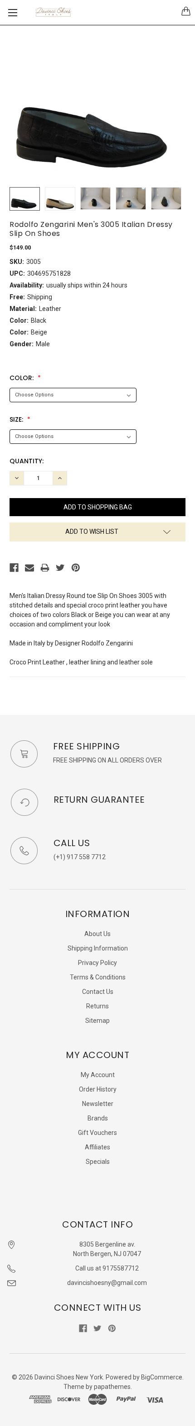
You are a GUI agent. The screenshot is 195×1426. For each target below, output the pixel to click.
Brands (98, 1118)
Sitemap (97, 1020)
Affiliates (97, 1147)
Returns (97, 1006)
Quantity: (27, 461)
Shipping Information (98, 948)
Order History (98, 1089)
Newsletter (97, 1103)
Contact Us (97, 991)
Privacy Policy (97, 962)
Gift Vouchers (97, 1132)
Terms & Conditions (98, 977)
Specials (98, 1161)
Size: (17, 419)
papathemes (112, 1386)
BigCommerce (161, 1377)
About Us (97, 933)
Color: (22, 377)
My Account (98, 1074)
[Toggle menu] (12, 12)
